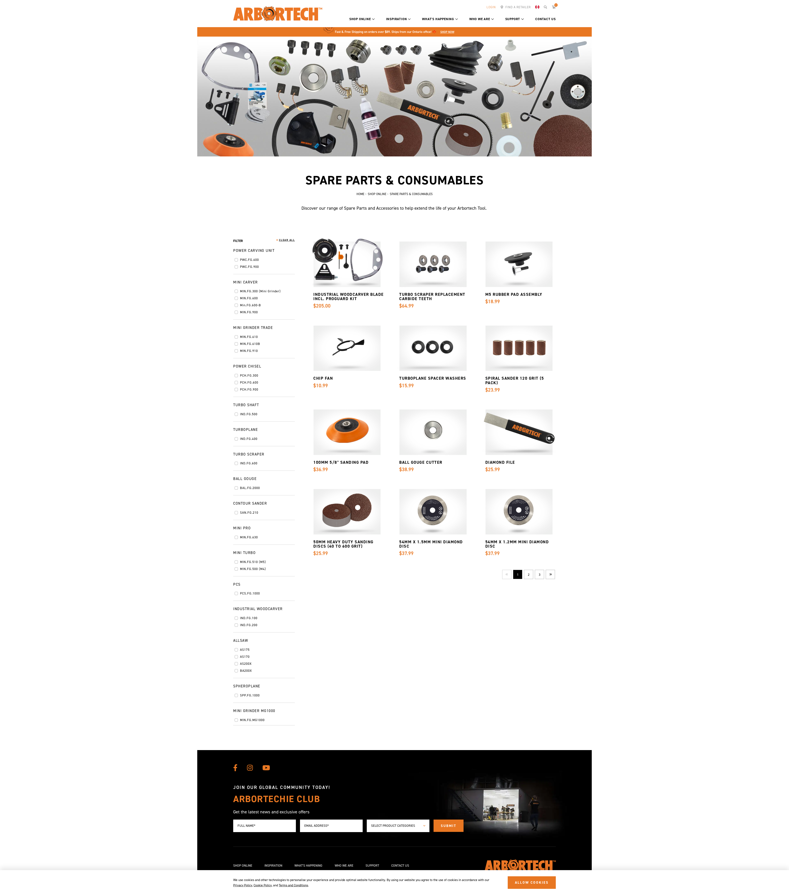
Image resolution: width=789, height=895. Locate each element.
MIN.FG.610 (249, 337)
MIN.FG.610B (250, 344)
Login (491, 7)
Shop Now (447, 32)
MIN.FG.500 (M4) (253, 569)
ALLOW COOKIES (532, 882)
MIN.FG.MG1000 (252, 720)
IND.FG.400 (248, 439)
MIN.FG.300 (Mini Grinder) (260, 291)
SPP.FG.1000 (250, 695)
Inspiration (396, 19)
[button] (373, 19)
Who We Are (479, 19)
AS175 (245, 650)
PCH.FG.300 (249, 375)
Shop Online (360, 19)
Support (512, 19)
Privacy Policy (242, 885)
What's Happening (438, 19)
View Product (346, 271)
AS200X (246, 664)
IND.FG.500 (248, 414)
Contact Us (545, 19)
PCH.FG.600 (249, 382)
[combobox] (398, 826)
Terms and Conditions (293, 885)
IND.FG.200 (248, 625)
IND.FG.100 (248, 618)
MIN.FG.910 (249, 351)
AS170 (245, 657)
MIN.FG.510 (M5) (253, 562)
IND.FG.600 (248, 463)
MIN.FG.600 (249, 298)
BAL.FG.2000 (250, 488)
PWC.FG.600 (249, 260)
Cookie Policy (263, 885)
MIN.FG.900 (249, 312)
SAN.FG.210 (249, 513)
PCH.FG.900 (249, 389)
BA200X (246, 671)
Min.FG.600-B (250, 305)
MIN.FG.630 (249, 537)
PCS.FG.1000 (250, 593)
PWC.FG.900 (249, 267)
